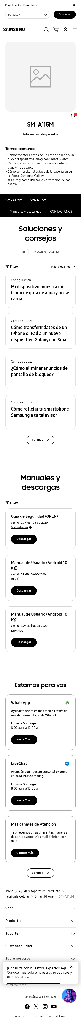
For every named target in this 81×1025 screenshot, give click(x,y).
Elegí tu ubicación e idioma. (21, 5)
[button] (40, 290)
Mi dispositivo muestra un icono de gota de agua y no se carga (38, 165)
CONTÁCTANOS (61, 211)
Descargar (23, 539)
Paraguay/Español (16, 984)
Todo (23, 252)
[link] (73, 116)
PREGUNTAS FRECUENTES (46, 252)
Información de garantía (40, 134)
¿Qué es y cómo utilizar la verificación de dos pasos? (39, 182)
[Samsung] (13, 29)
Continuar (65, 14)
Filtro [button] (14, 266)
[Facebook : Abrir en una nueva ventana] (27, 1006)
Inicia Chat (24, 739)
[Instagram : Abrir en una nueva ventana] (45, 1006)
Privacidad (21, 1016)
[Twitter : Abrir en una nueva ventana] (36, 1006)
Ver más (37, 873)
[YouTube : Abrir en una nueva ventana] (54, 1006)
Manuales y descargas (25, 211)
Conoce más (25, 853)
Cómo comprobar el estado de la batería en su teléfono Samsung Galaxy (40, 174)
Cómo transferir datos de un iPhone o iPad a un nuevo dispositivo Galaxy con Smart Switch (41, 157)
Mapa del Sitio (57, 1016)
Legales (38, 1016)
